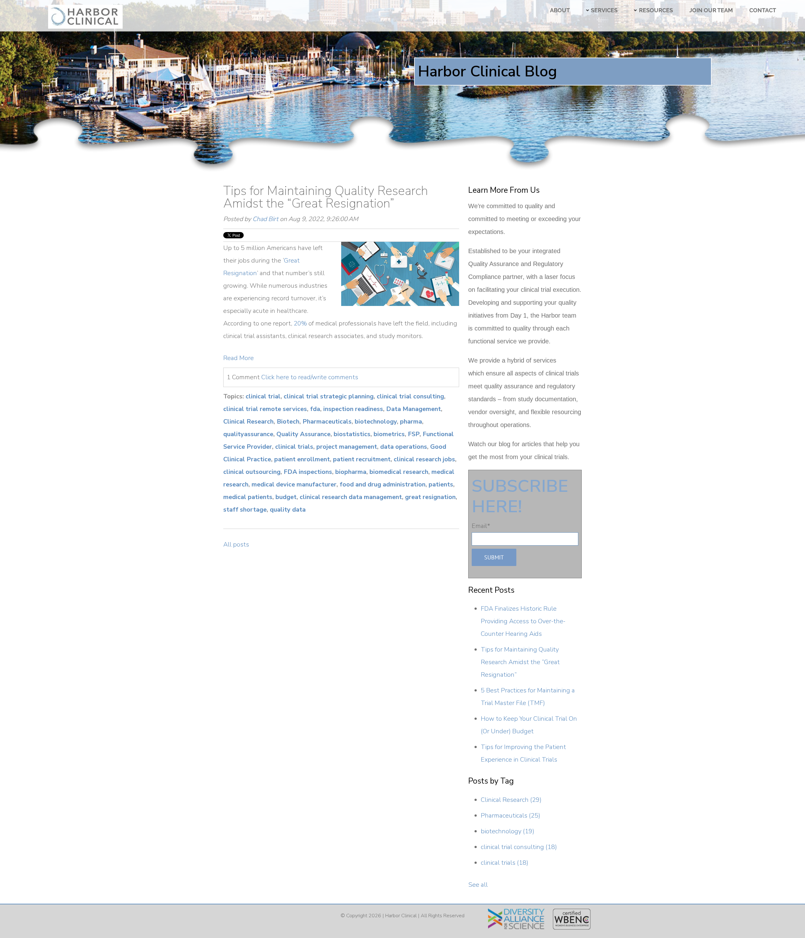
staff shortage (245, 509)
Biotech (288, 421)
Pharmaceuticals (327, 421)
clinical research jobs (424, 459)
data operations (403, 446)
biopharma (350, 472)
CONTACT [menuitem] (762, 10)
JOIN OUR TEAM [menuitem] (711, 10)
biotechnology (376, 421)
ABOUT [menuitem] (560, 10)
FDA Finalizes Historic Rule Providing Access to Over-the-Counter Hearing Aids (523, 621)
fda (315, 409)
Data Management (413, 409)
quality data (288, 509)
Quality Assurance (303, 434)
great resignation (430, 497)
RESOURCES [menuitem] (656, 10)
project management (346, 446)
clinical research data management (351, 497)
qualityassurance (248, 434)
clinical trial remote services (265, 409)
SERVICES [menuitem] (604, 10)
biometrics (389, 434)
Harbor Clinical (401, 915)
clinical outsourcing (251, 472)
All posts (236, 544)
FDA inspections (308, 472)
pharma (411, 421)
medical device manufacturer (294, 484)
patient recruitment (362, 459)
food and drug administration (382, 484)
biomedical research (398, 472)
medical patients (247, 497)
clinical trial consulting (410, 396)
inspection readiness (353, 409)
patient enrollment (302, 459)
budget (286, 497)
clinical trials (294, 446)
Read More (238, 358)
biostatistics (352, 434)
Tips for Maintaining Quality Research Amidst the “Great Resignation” (325, 197)
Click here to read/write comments (309, 377)
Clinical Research (248, 421)
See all (478, 884)
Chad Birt (265, 219)
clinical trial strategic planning (329, 396)
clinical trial (263, 396)
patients (441, 484)
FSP (413, 434)
